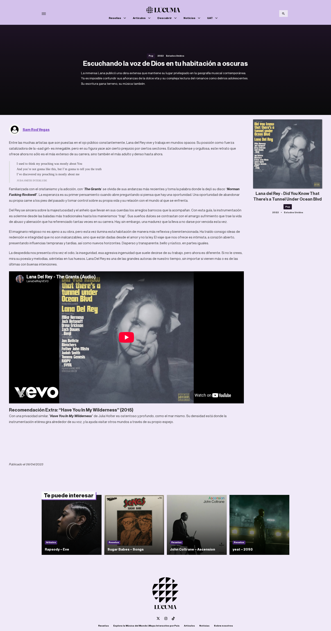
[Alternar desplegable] (124, 18)
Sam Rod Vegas (36, 129)
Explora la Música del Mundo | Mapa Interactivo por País (146, 625)
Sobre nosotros (223, 625)
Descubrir (164, 18)
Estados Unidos (175, 56)
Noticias (189, 18)
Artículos (139, 18)
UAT (210, 18)
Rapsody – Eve (57, 549)
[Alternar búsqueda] (283, 13)
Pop (151, 56)
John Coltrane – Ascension (192, 549)
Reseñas (115, 18)
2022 (160, 56)
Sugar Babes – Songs (125, 549)
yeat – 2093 (243, 549)
